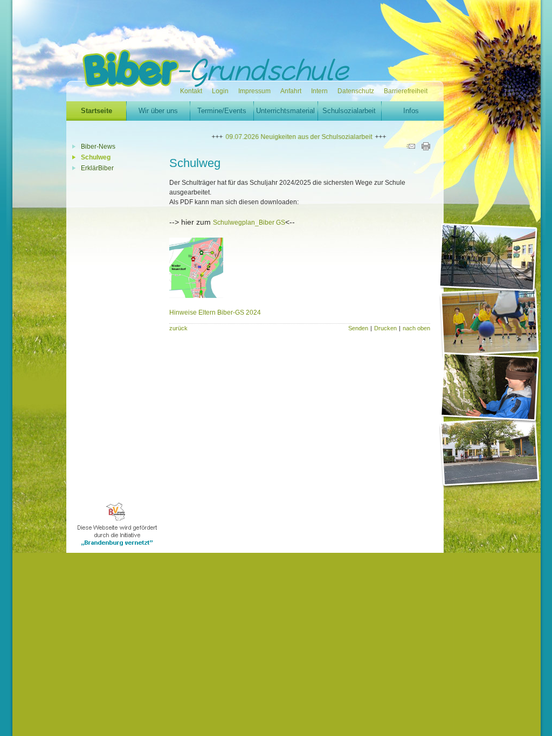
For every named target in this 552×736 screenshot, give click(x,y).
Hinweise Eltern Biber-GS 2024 (215, 312)
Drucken (385, 328)
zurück (178, 328)
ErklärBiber (97, 168)
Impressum (254, 91)
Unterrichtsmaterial (285, 111)
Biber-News (98, 146)
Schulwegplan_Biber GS (249, 222)
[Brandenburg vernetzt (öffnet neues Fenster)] (118, 550)
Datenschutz (355, 91)
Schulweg (96, 157)
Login (220, 91)
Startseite (96, 111)
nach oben (416, 328)
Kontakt (191, 91)
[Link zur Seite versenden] (410, 148)
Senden (358, 328)
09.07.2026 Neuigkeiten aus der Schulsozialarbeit (287, 137)
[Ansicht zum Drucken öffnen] (426, 148)
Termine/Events (221, 111)
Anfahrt (290, 91)
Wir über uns (158, 111)
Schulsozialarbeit (349, 111)
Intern (319, 91)
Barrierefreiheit (405, 91)
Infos (411, 111)
